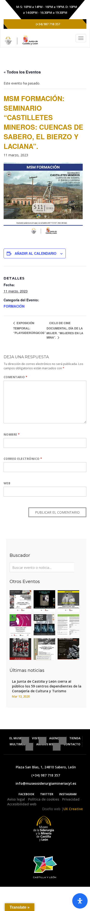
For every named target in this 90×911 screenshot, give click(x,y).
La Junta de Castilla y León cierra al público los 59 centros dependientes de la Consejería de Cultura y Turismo (46, 686)
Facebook (26, 794)
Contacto (72, 744)
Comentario (16, 377)
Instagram (68, 794)
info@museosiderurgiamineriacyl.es (46, 783)
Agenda (55, 738)
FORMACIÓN (14, 306)
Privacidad (71, 799)
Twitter (46, 794)
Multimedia (19, 744)
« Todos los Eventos (22, 72)
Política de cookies (44, 799)
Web (7, 483)
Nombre (12, 434)
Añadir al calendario (35, 253)
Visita (37, 738)
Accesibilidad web (21, 804)
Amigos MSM (46, 744)
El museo (17, 738)
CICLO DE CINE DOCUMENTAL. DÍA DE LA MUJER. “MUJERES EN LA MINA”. (65, 330)
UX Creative (73, 809)
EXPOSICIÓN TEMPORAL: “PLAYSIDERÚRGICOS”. (30, 328)
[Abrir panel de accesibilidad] (80, 901)
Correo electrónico (23, 459)
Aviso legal (16, 799)
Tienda (74, 738)
